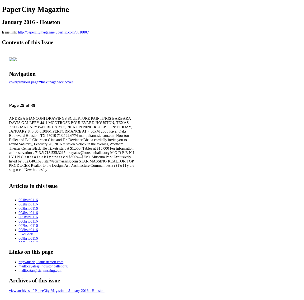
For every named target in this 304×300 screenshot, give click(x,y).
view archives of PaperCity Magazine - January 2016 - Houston (56, 291)
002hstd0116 (28, 204)
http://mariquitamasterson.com (41, 262)
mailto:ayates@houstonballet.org (43, 266)
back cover (65, 82)
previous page (27, 82)
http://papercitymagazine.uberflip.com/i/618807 (53, 32)
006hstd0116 (28, 221)
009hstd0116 (28, 238)
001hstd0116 (28, 200)
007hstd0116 (28, 226)
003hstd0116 (28, 208)
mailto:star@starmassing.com (40, 270)
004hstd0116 (28, 213)
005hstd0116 (28, 217)
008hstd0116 (28, 230)
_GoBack (26, 234)
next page (49, 82)
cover (13, 82)
